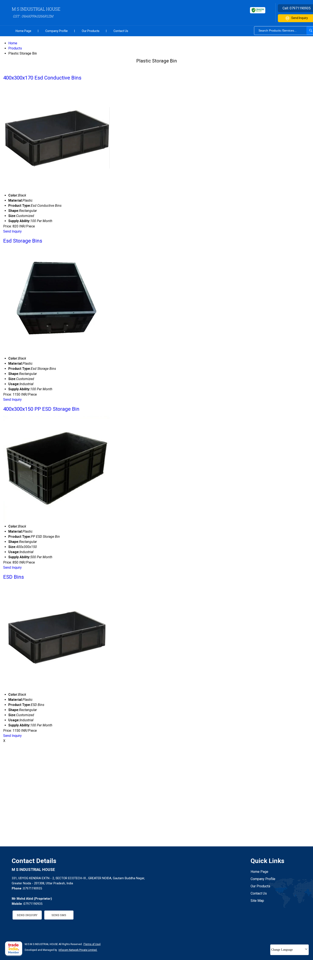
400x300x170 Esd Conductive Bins (42, 78)
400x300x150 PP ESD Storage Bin (41, 409)
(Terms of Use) (92, 944)
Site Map (257, 901)
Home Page (23, 31)
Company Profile (56, 31)
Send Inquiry (12, 231)
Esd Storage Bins (22, 241)
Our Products (90, 31)
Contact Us (120, 31)
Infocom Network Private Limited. (78, 949)
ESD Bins (13, 577)
